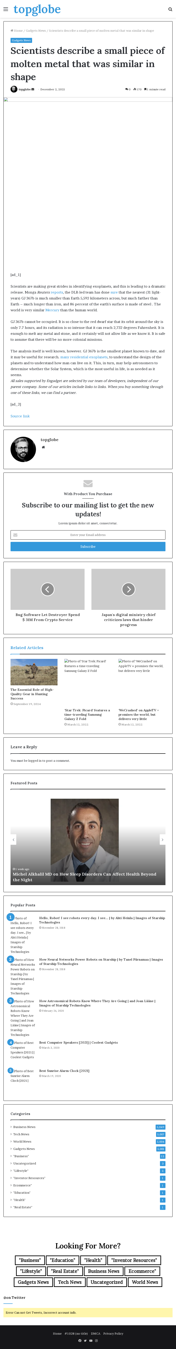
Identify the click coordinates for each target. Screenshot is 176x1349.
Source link (20, 416)
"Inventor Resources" (29, 1178)
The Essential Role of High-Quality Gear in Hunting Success (32, 694)
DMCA (95, 1333)
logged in (34, 760)
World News (22, 1141)
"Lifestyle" (20, 1170)
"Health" (19, 1200)
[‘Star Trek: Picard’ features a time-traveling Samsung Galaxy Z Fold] (87, 682)
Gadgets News (36, 30)
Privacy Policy (113, 1333)
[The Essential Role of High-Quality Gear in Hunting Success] (34, 672)
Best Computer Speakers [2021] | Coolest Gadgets (78, 1042)
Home (18, 30)
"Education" (21, 1192)
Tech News (21, 1134)
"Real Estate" (22, 1207)
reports (57, 292)
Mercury (52, 310)
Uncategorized (24, 1163)
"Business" (21, 1156)
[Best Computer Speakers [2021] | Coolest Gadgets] (23, 1053)
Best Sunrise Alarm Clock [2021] (64, 1071)
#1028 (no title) (76, 1333)
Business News (24, 1127)
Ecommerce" (22, 1185)
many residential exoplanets (83, 357)
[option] (88, 839)
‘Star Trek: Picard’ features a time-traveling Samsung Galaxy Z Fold (87, 714)
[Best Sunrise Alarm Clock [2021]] (23, 1081)
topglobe (25, 89)
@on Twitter (14, 1297)
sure (114, 292)
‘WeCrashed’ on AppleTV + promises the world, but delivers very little (138, 714)
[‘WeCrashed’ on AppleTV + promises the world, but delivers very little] (141, 682)
